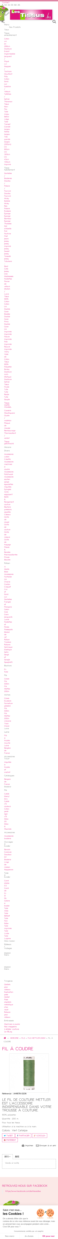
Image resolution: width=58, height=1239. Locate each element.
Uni (5, 579)
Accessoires (8, 574)
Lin (5, 64)
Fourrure (7, 196)
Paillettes (8, 279)
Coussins (7, 411)
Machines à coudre (12, 1024)
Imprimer (29, 1146)
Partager (23, 1136)
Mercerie (14, 1038)
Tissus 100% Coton (6, 299)
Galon (6, 609)
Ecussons (7, 701)
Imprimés (8, 332)
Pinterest (10, 1140)
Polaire (7, 209)
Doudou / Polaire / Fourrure (7, 186)
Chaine (7, 582)
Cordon (7, 584)
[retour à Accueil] (5, 1038)
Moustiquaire (9, 413)
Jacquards (8, 617)
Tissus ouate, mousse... (8, 405)
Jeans (6, 239)
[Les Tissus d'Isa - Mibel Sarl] (31, 15)
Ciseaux (7, 515)
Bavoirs (7, 850)
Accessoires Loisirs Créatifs (8, 457)
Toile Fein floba (6, 921)
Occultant (8, 74)
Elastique (8, 650)
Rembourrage (9, 431)
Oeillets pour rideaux (7, 987)
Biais (6, 572)
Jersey (6, 241)
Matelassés (8, 276)
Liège (6, 119)
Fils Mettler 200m (7, 689)
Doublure (8, 49)
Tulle (6, 389)
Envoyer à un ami (48, 1146)
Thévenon (8, 102)
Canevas (7, 852)
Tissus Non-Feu (6, 106)
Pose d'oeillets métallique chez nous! (8, 1005)
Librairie (7, 721)
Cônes (6, 679)
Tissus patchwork (9, 443)
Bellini (6, 117)
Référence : (7, 1094)
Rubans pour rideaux (7, 1014)
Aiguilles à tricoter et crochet (7, 767)
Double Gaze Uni (7, 326)
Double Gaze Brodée (7, 311)
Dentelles (8, 599)
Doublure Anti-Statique (8, 374)
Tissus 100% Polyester (8, 364)
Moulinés (7, 829)
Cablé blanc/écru (6, 796)
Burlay (6, 369)
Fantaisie (8, 577)
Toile (6, 112)
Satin (6, 652)
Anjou (6, 114)
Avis (17, 1156)
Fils (23, 1038)
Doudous (7, 855)
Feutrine (7, 234)
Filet (6, 236)
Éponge (7, 214)
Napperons (8, 870)
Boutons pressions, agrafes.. (8, 509)
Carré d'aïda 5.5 (6, 883)
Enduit (6, 51)
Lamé (6, 619)
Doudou (7, 193)
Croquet (7, 587)
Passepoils (8, 630)
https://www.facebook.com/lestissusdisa (23, 1191)
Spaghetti (8, 662)
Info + (7, 1156)
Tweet (9, 1136)
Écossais (7, 211)
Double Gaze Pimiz (7, 319)
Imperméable (9, 54)
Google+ (40, 1136)
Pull (5, 231)
